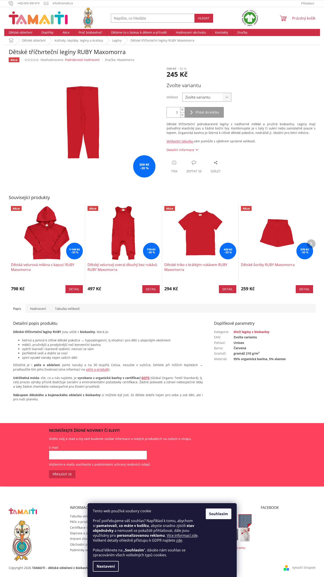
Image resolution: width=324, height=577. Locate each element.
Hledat (204, 18)
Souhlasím (218, 513)
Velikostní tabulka (180, 141)
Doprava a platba (83, 533)
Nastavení (106, 566)
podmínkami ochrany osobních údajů (122, 464)
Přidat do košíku (207, 112)
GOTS (145, 378)
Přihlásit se (62, 474)
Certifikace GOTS (82, 527)
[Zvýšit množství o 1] (182, 109)
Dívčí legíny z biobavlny (251, 332)
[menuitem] (20, 32)
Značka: (119, 60)
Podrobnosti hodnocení (82, 60)
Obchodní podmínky (85, 544)
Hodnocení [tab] (38, 309)
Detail (74, 289)
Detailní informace (180, 150)
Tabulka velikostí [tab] (67, 309)
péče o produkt (97, 369)
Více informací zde (182, 535)
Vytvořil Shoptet (304, 567)
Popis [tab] (17, 309)
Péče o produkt (81, 522)
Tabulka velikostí (82, 516)
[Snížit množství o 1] (182, 114)
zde (179, 540)
